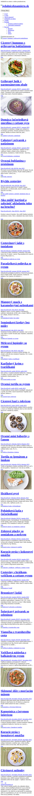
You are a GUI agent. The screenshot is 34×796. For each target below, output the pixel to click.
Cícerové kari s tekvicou (15, 401)
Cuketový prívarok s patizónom (13, 141)
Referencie (11, 30)
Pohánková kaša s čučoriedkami (12, 512)
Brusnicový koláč (11, 592)
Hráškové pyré (10, 493)
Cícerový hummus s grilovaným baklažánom (16, 44)
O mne (6, 15)
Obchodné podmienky (14, 25)
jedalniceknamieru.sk (7, 784)
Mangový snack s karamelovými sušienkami (17, 303)
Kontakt (6, 22)
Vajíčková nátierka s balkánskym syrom (13, 654)
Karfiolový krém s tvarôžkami (12, 365)
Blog (9, 32)
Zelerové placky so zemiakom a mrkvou (13, 532)
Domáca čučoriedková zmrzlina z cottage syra (15, 121)
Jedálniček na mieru (10, 19)
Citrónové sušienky (12, 770)
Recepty (6, 27)
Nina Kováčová (5, 50)
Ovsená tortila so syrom (15, 384)
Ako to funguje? (9, 17)
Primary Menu (5, 10)
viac (2, 57)
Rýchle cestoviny (11, 181)
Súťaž (9, 33)
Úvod (6, 14)
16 (5, 783)
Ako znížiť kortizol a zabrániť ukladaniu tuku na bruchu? (16, 203)
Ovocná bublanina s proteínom (13, 162)
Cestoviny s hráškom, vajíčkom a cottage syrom (16, 573)
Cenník (6, 20)
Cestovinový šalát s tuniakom (12, 244)
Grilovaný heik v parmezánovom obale (14, 82)
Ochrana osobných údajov (15, 23)
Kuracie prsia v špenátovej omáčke (12, 733)
